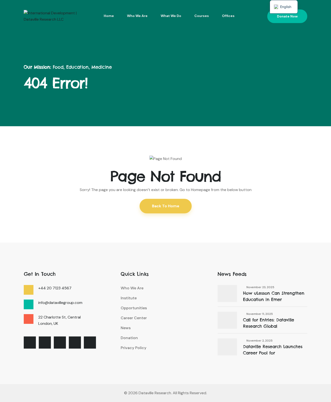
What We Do (171, 16)
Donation (129, 337)
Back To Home (165, 206)
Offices (228, 16)
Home (109, 16)
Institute (129, 298)
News (126, 327)
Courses (201, 16)
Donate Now (287, 16)
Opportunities (134, 307)
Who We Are (137, 16)
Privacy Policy (133, 347)
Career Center (134, 317)
